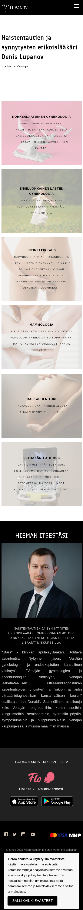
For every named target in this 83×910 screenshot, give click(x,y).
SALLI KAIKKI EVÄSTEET (32, 901)
